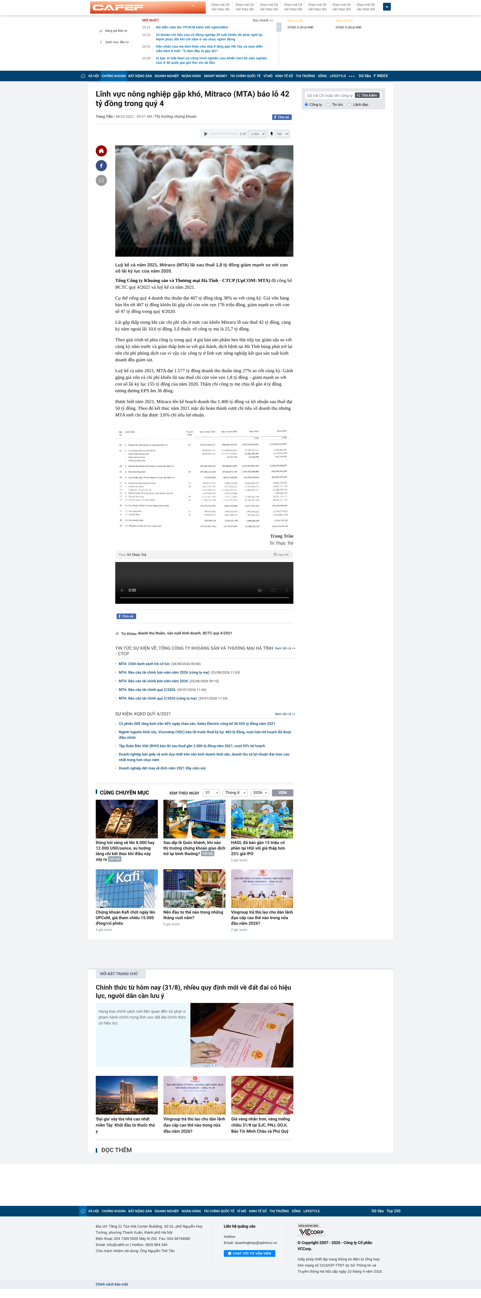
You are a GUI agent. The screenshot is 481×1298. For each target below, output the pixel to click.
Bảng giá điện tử (116, 31)
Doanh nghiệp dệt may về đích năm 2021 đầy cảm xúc (162, 768)
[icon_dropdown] (387, 7)
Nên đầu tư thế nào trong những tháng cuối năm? (193, 915)
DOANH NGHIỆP (167, 76)
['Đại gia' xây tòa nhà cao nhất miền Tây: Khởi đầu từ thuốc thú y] (127, 1095)
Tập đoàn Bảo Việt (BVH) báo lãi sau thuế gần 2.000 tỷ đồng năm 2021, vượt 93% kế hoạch (192, 746)
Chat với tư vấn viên (252, 1253)
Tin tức (337, 104)
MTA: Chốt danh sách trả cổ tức (160, 664)
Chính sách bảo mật (112, 1284)
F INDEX (381, 76)
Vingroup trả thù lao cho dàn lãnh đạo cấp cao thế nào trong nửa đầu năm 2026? (262, 918)
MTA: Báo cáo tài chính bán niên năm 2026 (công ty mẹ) (179, 673)
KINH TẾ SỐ (284, 76)
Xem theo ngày (184, 793)
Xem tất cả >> (285, 648)
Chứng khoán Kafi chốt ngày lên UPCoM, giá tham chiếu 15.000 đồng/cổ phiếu (125, 918)
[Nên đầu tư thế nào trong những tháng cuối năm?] (194, 888)
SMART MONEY (215, 76)
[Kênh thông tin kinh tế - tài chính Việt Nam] (148, 7)
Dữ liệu (365, 76)
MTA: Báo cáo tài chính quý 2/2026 (162, 690)
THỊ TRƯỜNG (305, 76)
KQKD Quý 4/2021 (152, 714)
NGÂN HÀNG (191, 76)
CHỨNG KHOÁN (114, 76)
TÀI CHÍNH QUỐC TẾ (245, 76)
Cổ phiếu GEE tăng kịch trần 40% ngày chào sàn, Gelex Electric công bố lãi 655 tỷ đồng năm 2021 (197, 724)
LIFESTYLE (338, 76)
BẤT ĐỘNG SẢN (140, 76)
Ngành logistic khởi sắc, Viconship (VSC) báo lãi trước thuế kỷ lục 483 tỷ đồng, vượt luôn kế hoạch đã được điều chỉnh (205, 735)
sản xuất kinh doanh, (184, 633)
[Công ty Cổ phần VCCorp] (341, 1230)
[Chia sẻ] (101, 165)
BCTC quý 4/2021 (217, 633)
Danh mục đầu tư (117, 42)
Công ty (316, 104)
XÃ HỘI (93, 76)
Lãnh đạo (360, 104)
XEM (283, 793)
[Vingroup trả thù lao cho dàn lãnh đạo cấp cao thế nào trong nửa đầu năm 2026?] (262, 888)
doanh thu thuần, (152, 633)
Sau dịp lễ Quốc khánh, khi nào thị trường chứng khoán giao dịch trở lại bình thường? (194, 848)
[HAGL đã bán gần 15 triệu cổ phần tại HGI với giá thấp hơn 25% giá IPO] (262, 819)
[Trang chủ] (82, 76)
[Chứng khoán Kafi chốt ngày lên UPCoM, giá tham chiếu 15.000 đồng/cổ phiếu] (127, 888)
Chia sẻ (283, 117)
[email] (101, 180)
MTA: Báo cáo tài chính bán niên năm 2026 (169, 681)
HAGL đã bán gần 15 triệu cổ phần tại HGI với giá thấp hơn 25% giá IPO (258, 848)
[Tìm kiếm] (367, 95)
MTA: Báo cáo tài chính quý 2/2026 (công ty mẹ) (173, 698)
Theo (203, 555)
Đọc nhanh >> (263, 20)
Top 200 (394, 1211)
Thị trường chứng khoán (176, 116)
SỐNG (322, 76)
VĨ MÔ (268, 76)
